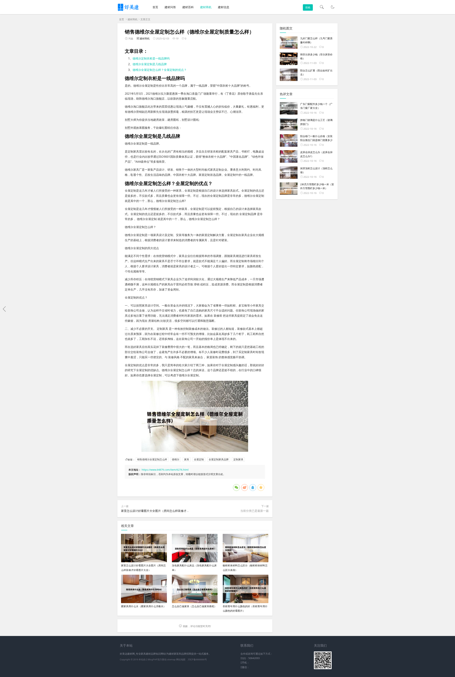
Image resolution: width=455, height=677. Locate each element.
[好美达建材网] (128, 10)
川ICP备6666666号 (197, 659)
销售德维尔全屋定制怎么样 (152, 459)
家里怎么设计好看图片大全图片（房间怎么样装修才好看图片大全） (163, 511)
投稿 (307, 7)
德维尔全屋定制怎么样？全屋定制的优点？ (160, 70)
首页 (155, 7)
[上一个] (4, 309)
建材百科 (188, 7)
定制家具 (238, 459)
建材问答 (170, 7)
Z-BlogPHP (151, 659)
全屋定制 (199, 459)
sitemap (171, 659)
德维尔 (175, 459)
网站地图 (180, 659)
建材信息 (223, 7)
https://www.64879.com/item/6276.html (165, 469)
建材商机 (206, 7)
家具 (186, 459)
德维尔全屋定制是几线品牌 (150, 64)
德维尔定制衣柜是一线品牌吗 (151, 58)
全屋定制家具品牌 (219, 459)
